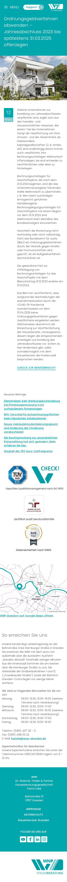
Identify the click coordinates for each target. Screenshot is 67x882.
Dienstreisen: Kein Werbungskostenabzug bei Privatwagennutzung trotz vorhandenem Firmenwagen (32, 405)
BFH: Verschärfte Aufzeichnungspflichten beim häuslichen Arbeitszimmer (31, 416)
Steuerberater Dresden (33, 820)
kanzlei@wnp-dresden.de (28, 738)
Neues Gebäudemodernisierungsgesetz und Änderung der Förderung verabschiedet (31, 428)
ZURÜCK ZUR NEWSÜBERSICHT (36, 368)
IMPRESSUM (33, 809)
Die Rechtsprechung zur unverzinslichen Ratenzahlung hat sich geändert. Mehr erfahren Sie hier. (31, 441)
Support (31, 7)
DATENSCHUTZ (33, 814)
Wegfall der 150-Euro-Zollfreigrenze (28, 451)
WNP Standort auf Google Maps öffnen (26, 616)
